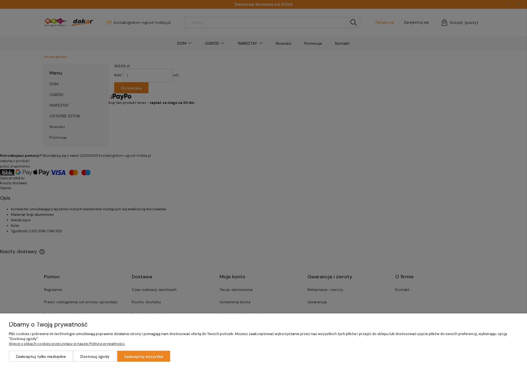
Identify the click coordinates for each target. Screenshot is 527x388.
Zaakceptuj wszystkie (143, 356)
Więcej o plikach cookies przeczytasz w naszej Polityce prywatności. (67, 343)
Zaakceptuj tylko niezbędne (41, 356)
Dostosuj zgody (95, 356)
